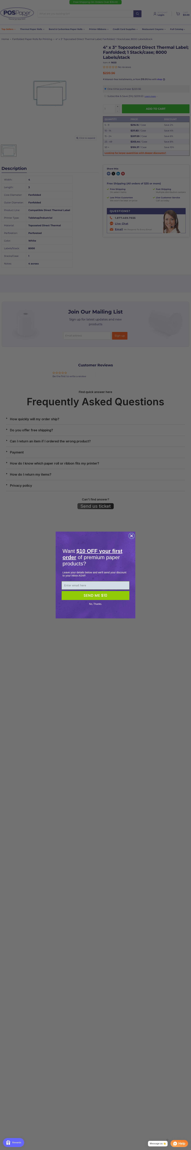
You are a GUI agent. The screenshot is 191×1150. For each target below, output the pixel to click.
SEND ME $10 (95, 595)
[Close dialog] (131, 535)
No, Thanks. (95, 604)
